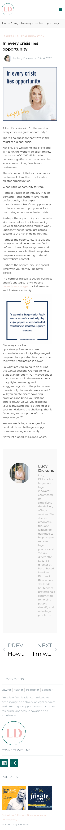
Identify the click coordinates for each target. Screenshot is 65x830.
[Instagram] (14, 763)
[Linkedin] (4, 763)
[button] (60, 9)
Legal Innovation (32, 36)
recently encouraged (16, 286)
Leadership (10, 36)
